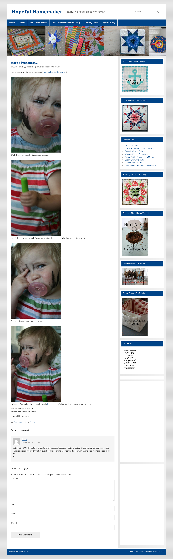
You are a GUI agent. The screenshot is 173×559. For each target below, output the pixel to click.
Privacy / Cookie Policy (18, 552)
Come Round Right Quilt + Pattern (139, 148)
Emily (24, 439)
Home (12, 23)
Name (14, 504)
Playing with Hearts (133, 163)
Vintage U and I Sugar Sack (137, 154)
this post (51, 404)
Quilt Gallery (109, 23)
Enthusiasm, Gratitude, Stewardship (140, 166)
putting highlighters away (55, 72)
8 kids (32, 422)
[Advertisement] (129, 421)
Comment (16, 479)
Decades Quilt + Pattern (135, 151)
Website (14, 523)
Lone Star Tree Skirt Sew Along (66, 23)
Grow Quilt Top (131, 145)
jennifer (30, 67)
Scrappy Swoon (92, 23)
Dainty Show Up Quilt (134, 160)
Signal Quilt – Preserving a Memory (140, 157)
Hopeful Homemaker (37, 11)
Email (14, 514)
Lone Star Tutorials (38, 23)
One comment (20, 422)
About (22, 23)
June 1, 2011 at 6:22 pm (31, 443)
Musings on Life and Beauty (48, 67)
